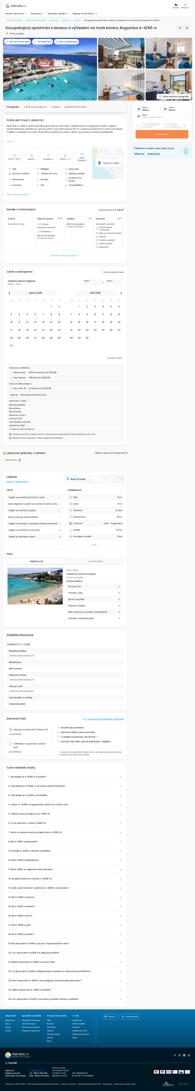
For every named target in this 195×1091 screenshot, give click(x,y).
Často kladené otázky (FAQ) (89, 1084)
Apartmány (10, 1020)
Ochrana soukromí (68, 1084)
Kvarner (50, 1024)
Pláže (49, 1041)
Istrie (49, 1020)
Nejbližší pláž (36, 561)
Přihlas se (139, 153)
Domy (7, 1024)
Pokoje (8, 1027)
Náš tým (76, 1027)
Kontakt (13, 1062)
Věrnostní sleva (29, 1024)
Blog (75, 1037)
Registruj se (154, 153)
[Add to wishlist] (180, 28)
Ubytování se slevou (31, 1020)
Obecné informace (81, 1034)
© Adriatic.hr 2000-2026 (15, 1084)
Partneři (111, 1016)
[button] (50, 69)
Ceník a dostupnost (35, 107)
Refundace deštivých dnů (33, 395)
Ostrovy (50, 1030)
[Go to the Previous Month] (10, 293)
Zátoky (50, 1037)
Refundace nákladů (31, 1027)
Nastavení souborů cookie (124, 1084)
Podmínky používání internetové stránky (43, 1084)
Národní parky (53, 1034)
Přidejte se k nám (80, 1030)
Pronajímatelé (132, 1016)
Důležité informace (75, 107)
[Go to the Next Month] (120, 293)
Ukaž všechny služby (17, 194)
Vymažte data (114, 357)
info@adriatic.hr (36, 1070)
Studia (8, 1030)
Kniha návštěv (79, 1024)
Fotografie (13, 107)
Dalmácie (51, 1027)
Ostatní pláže (95, 561)
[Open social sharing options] (187, 28)
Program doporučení (31, 1030)
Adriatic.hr (77, 1020)
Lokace (56, 107)
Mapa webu (107, 1084)
